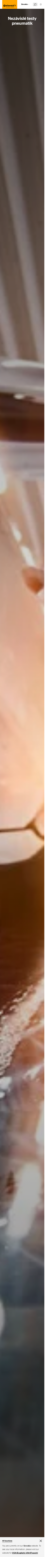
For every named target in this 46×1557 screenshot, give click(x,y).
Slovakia (24, 4)
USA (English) (18, 1553)
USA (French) (32, 1553)
